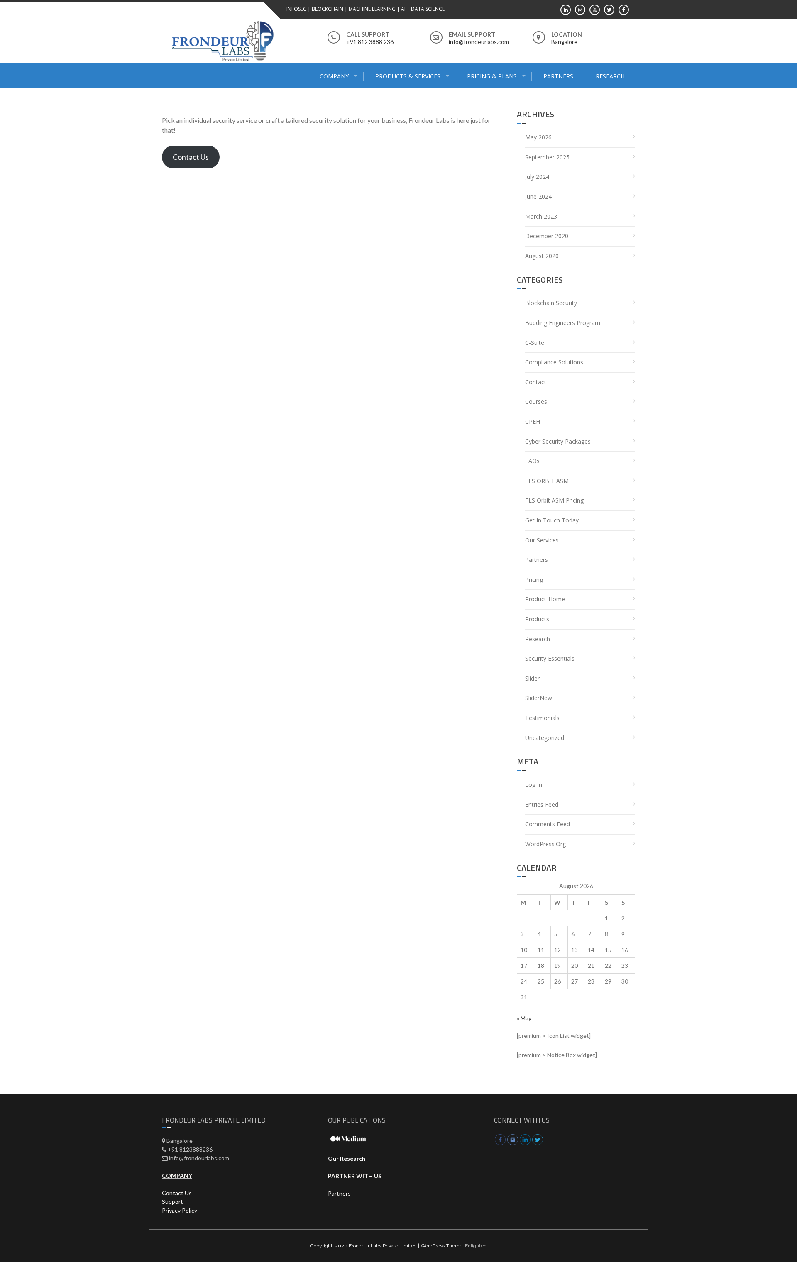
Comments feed (547, 824)
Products (537, 619)
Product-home (545, 599)
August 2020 (542, 256)
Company (334, 76)
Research (610, 76)
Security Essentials (550, 658)
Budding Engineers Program (562, 323)
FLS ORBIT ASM (547, 481)
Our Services (542, 540)
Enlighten (476, 1246)
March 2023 (541, 216)
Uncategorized (544, 738)
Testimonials (542, 718)
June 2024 (538, 196)
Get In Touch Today (552, 520)
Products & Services (407, 76)
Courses (536, 401)
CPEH (532, 421)
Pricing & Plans (492, 76)
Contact (535, 382)
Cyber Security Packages (558, 441)
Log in (533, 784)
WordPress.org (545, 844)
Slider (532, 678)
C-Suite (534, 343)
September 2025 (547, 157)
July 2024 (537, 177)
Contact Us (191, 156)
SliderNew (538, 698)
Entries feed (541, 804)
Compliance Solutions (554, 362)
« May (524, 1018)
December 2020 (546, 236)
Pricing (534, 579)
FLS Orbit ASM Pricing (554, 500)
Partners (558, 76)
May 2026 (538, 137)
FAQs (532, 461)
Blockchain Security (551, 303)
